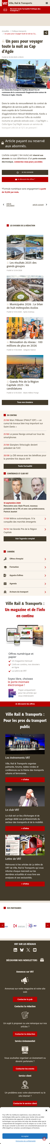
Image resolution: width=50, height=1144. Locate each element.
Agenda (13, 584)
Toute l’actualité (25, 466)
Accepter (25, 1136)
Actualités (5, 31)
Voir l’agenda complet (25, 539)
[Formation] (45, 567)
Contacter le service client (25, 1104)
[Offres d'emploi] (45, 558)
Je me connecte (27, 172)
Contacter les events (25, 1069)
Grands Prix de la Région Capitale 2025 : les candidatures (23, 385)
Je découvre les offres (25, 704)
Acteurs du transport (19, 592)
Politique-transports (19, 31)
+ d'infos (25, 780)
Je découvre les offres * (26, 179)
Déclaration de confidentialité (26, 1141)
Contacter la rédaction (25, 1034)
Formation (14, 567)
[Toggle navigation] (47, 3)
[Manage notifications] (44, 1139)
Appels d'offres (16, 575)
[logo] (25, 926)
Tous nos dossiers (25, 402)
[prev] (2, 925)
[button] (46, 1110)
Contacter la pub (25, 1000)
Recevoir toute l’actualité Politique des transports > (25, 10)
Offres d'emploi (16, 559)
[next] (48, 925)
